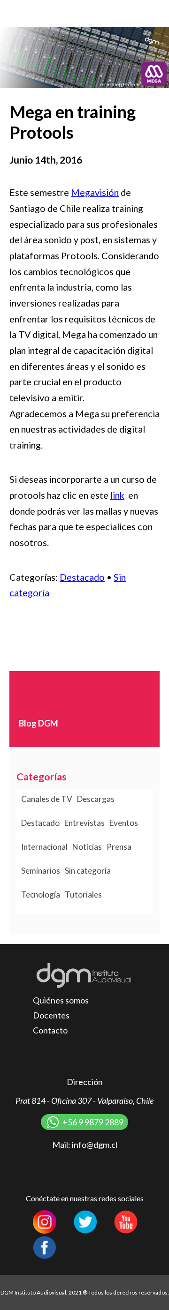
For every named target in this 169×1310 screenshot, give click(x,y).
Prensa (119, 847)
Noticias (87, 847)
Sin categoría (88, 871)
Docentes (51, 1015)
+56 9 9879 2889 (92, 1122)
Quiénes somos (61, 1000)
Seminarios (40, 871)
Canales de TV (46, 799)
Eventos (123, 823)
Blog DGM (38, 723)
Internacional (44, 847)
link (117, 495)
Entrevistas (84, 823)
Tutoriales (83, 894)
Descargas (96, 799)
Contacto (50, 1030)
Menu (152, 13)
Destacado (82, 577)
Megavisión (95, 192)
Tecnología (40, 894)
